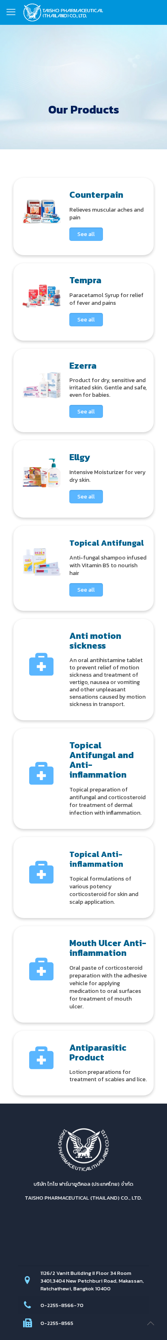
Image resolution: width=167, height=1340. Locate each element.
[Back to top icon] (150, 1323)
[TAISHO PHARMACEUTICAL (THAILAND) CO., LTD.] (63, 12)
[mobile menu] (11, 12)
